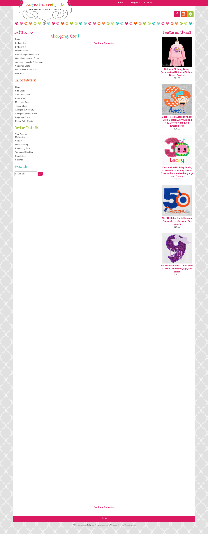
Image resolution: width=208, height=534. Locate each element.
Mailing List (134, 2)
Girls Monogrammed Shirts (27, 58)
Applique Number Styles (26, 110)
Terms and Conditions (24, 152)
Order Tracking (21, 144)
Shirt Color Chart (22, 94)
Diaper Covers (21, 51)
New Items (20, 73)
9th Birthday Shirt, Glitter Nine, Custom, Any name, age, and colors (177, 268)
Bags (17, 39)
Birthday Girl (20, 47)
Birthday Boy (21, 43)
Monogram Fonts (22, 102)
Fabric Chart (20, 98)
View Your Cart (21, 134)
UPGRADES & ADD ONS (26, 70)
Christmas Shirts (22, 66)
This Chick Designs (128, 525)
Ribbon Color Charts (24, 121)
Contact (148, 2)
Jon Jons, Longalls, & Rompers (29, 62)
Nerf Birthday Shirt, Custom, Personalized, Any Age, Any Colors (177, 221)
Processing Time (22, 148)
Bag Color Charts (22, 117)
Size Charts (20, 91)
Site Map (19, 160)
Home (121, 2)
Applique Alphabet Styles (26, 113)
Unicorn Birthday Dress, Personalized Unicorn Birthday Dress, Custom (177, 72)
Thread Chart (21, 106)
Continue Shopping (104, 43)
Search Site (20, 156)
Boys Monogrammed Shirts (27, 54)
